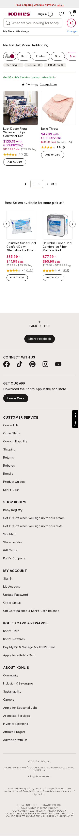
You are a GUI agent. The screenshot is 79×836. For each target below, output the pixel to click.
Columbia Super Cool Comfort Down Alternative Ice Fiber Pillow (21, 246)
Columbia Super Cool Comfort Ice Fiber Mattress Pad (57, 246)
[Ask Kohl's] (71, 23)
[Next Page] (48, 184)
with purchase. (39, 4)
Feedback (75, 419)
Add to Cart (14, 161)
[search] (8, 22)
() (26, 154)
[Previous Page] (25, 184)
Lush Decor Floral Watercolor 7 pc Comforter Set (15, 132)
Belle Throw (49, 128)
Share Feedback (39, 338)
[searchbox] (32, 23)
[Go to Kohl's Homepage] (19, 14)
